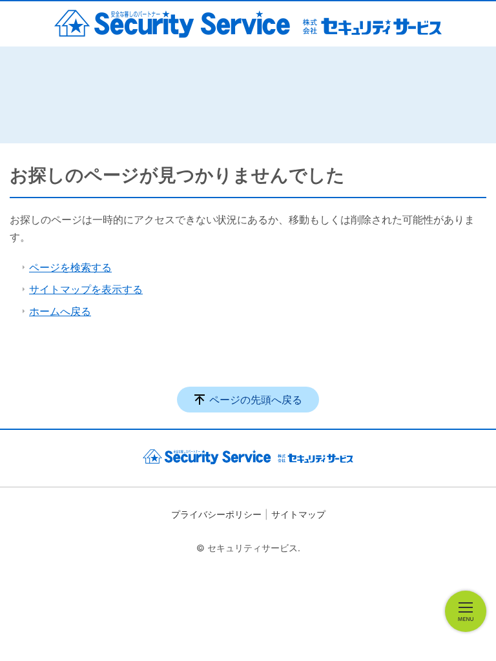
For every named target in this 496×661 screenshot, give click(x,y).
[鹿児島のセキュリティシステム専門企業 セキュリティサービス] (248, 24)
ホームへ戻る (60, 311)
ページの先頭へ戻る (255, 399)
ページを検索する (70, 267)
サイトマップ (298, 514)
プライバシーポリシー (216, 514)
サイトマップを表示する (86, 289)
